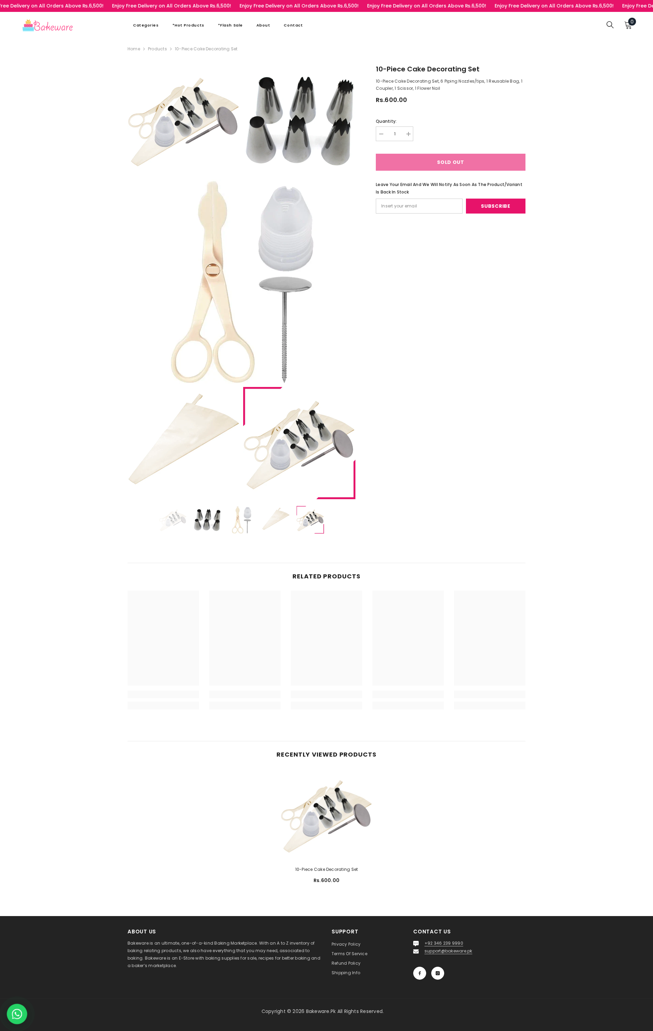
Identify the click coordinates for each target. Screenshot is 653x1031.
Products (157, 49)
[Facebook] (419, 973)
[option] (173, 520)
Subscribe (495, 206)
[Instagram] (437, 973)
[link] (163, 694)
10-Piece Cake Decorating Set (326, 869)
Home (134, 49)
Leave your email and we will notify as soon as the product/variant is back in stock (449, 188)
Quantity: (386, 121)
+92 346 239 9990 (443, 943)
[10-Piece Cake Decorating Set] (326, 815)
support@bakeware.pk (448, 951)
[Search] (610, 24)
